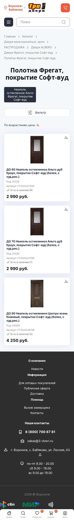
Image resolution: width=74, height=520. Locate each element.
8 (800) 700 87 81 (40, 432)
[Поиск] (64, 22)
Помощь (37, 399)
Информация (37, 374)
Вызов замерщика (37, 407)
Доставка (37, 393)
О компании (37, 360)
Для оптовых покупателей (37, 383)
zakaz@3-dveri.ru (40, 441)
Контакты (37, 413)
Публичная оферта (37, 388)
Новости (37, 369)
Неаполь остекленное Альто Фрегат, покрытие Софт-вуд (20, 94)
